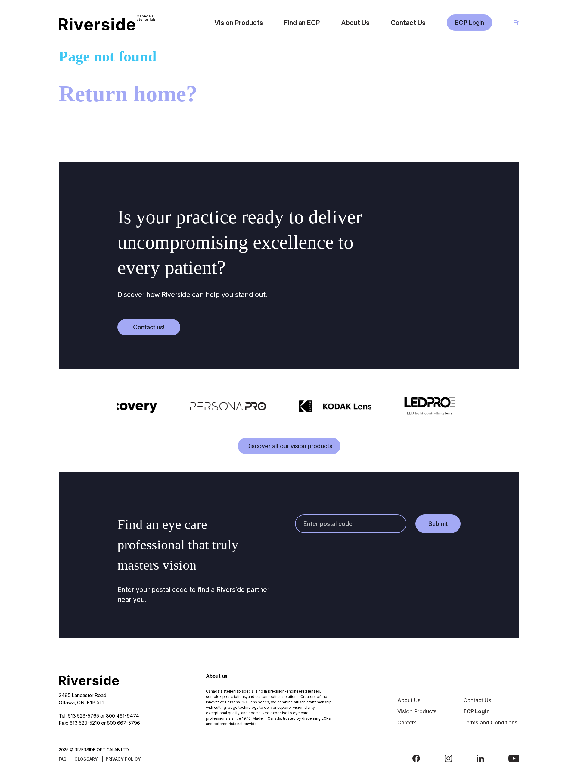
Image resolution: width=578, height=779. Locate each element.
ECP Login (469, 22)
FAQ (63, 759)
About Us (355, 22)
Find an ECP (302, 22)
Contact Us (408, 22)
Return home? (128, 93)
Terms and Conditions (490, 722)
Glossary (86, 759)
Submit (438, 523)
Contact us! (149, 327)
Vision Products (238, 22)
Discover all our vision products (289, 446)
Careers (407, 722)
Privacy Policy (123, 759)
